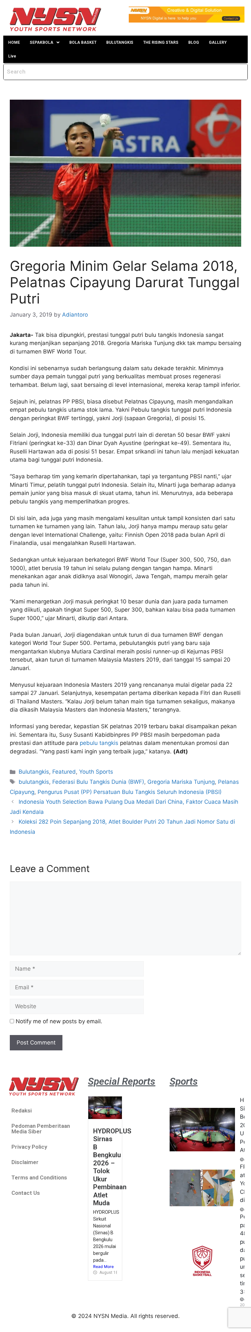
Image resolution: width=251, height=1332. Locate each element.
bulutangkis (34, 782)
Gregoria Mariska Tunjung (181, 782)
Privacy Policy (29, 1146)
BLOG (193, 42)
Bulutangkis (34, 771)
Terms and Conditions (39, 1177)
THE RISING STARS (160, 42)
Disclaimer (25, 1162)
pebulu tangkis (99, 743)
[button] (44, 42)
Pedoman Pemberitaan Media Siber (40, 1129)
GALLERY (217, 42)
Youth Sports (96, 771)
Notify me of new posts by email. (59, 1021)
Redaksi (21, 1110)
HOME (14, 42)
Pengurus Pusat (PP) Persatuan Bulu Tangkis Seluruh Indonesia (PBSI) (130, 792)
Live (12, 56)
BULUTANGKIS (119, 42)
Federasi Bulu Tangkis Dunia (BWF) (98, 782)
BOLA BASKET (82, 42)
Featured (64, 771)
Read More (103, 1266)
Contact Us (25, 1193)
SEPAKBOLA (41, 42)
